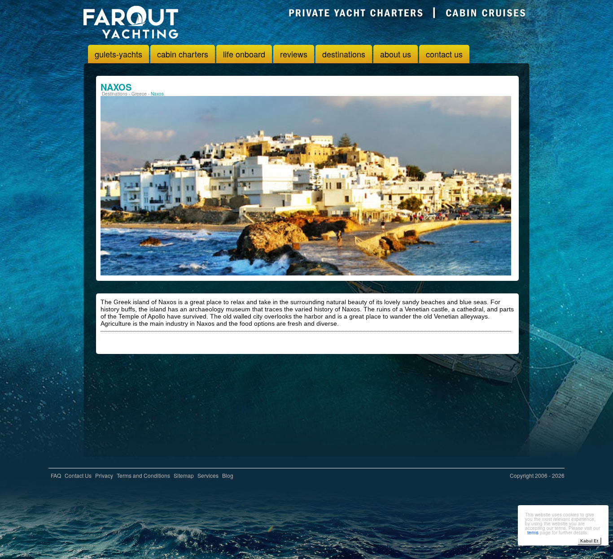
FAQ (56, 475)
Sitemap (184, 475)
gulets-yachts (118, 54)
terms (533, 532)
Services (208, 475)
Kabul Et (589, 540)
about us (395, 54)
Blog (227, 475)
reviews (293, 54)
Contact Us (78, 475)
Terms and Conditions (143, 475)
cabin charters (182, 54)
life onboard (244, 54)
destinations (343, 54)
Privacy (104, 475)
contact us (444, 54)
